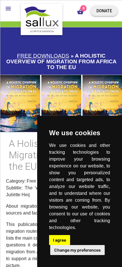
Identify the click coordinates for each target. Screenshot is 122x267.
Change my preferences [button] (77, 250)
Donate (104, 11)
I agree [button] (59, 240)
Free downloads (43, 56)
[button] (8, 8)
